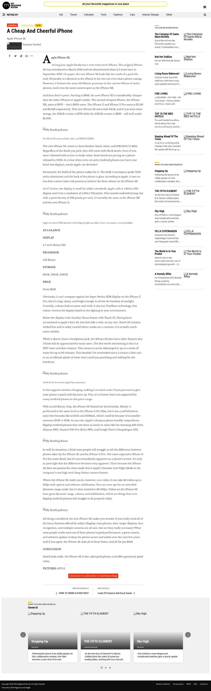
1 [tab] (101, 668)
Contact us (204, 684)
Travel (73, 14)
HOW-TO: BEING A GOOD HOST (74, 593)
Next (188, 635)
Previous (23, 635)
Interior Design (150, 14)
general (11, 65)
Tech (103, 14)
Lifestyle (89, 14)
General (12, 25)
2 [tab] (106, 668)
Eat (61, 14)
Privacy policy (178, 684)
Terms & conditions (163, 684)
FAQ (195, 684)
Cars (132, 14)
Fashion (118, 14)
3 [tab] (110, 668)
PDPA (188, 684)
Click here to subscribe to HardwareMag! (93, 575)
